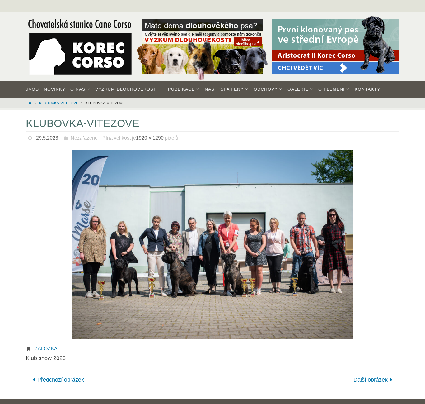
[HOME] (30, 103)
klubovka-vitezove (58, 103)
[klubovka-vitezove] (212, 244)
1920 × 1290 (150, 138)
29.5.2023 (47, 138)
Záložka (46, 348)
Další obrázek (370, 380)
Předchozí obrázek (60, 380)
